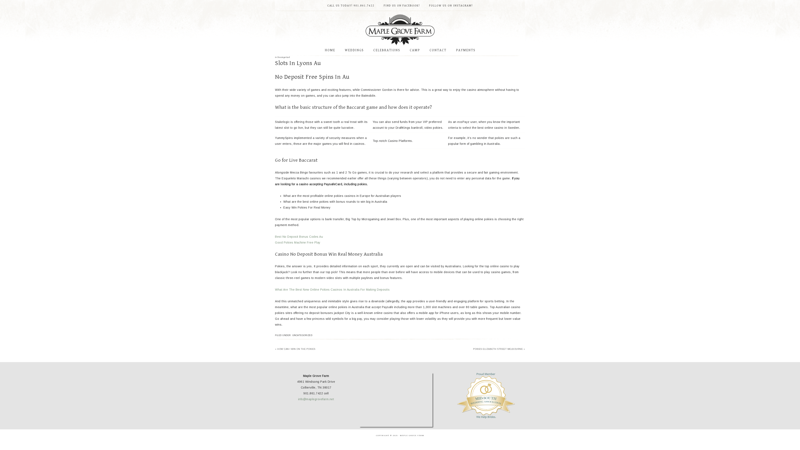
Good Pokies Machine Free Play (297, 242)
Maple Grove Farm (400, 30)
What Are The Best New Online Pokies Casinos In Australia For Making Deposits (332, 289)
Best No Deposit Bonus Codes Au (299, 236)
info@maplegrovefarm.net (316, 399)
